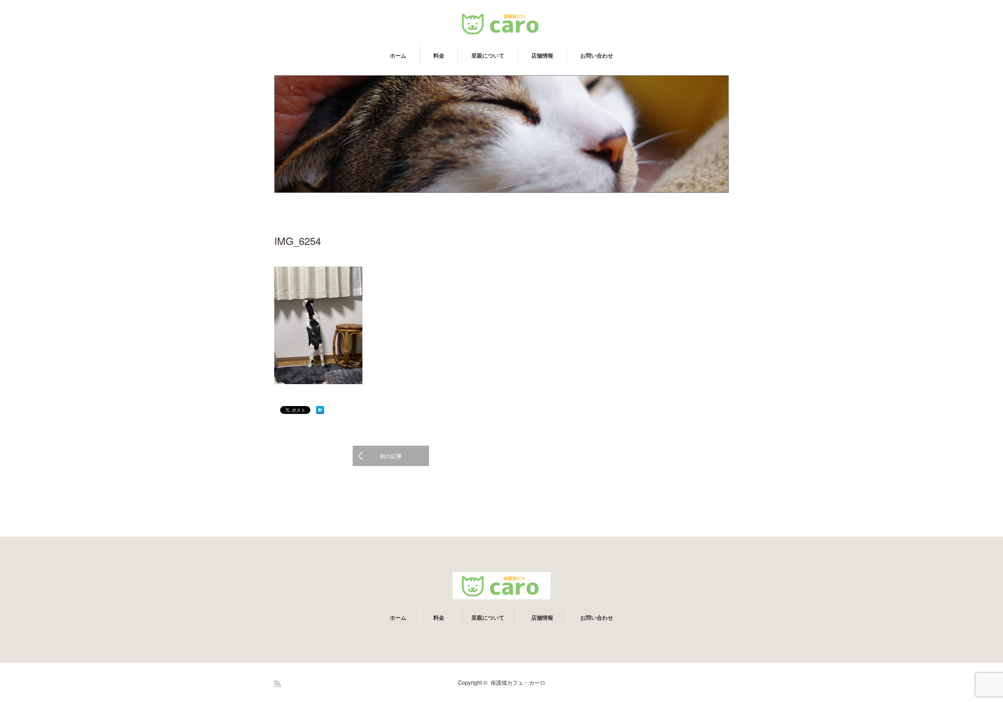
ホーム (398, 55)
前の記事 (391, 456)
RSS (277, 683)
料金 (438, 55)
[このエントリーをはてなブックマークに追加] (320, 411)
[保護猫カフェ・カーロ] (501, 24)
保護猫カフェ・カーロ (518, 682)
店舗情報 (542, 55)
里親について (487, 55)
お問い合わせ (596, 55)
